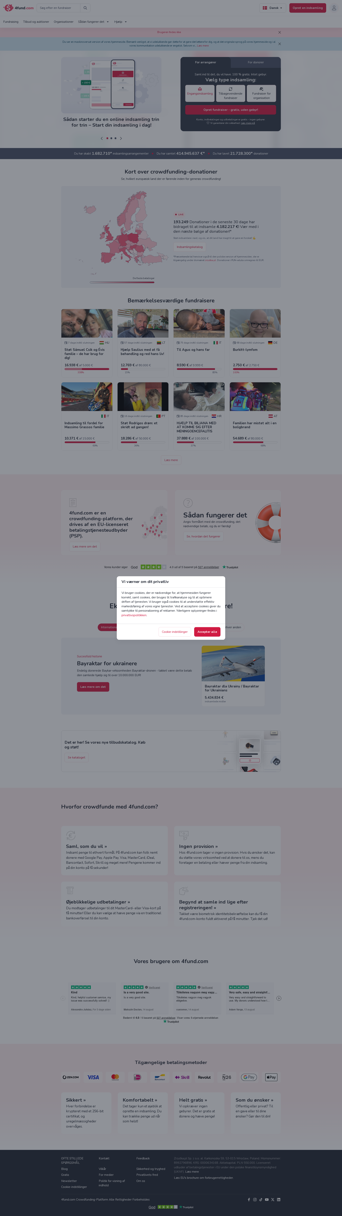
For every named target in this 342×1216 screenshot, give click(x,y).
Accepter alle (207, 632)
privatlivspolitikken (134, 615)
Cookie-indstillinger (175, 632)
